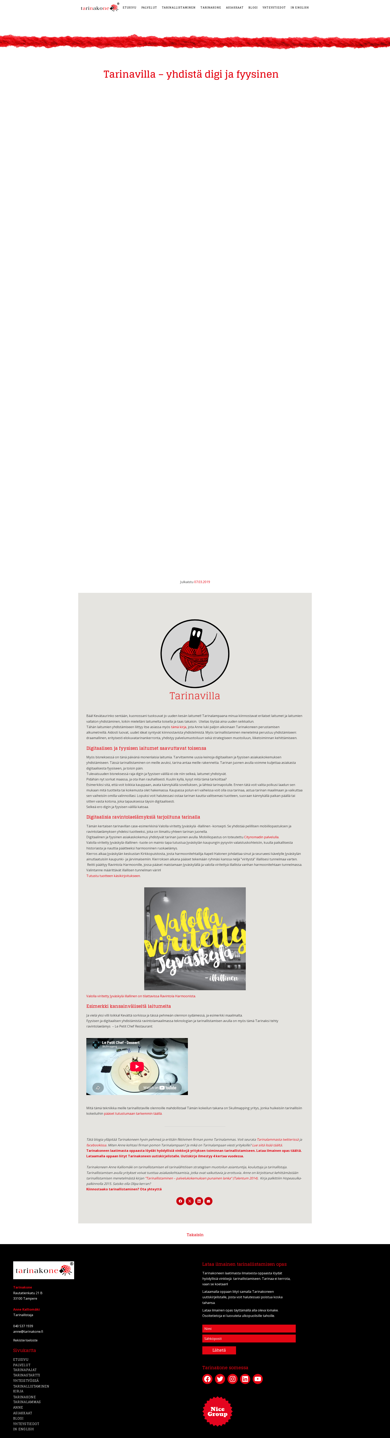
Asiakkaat (235, 8)
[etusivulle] (99, 7)
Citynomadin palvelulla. (261, 837)
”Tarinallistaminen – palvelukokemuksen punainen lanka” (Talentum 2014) (201, 1178)
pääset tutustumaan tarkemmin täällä (133, 1113)
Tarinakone (210, 8)
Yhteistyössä (26, 1380)
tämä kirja (178, 727)
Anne (18, 1407)
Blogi (253, 8)
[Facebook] (180, 1201)
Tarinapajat (25, 1370)
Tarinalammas (27, 1402)
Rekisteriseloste (25, 1340)
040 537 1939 (23, 1326)
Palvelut (149, 8)
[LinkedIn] (199, 1201)
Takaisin (195, 1235)
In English (300, 8)
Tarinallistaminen (179, 8)
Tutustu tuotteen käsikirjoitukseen (113, 876)
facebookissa (96, 1145)
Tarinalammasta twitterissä (278, 1139)
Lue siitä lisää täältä (267, 1145)
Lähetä (219, 1350)
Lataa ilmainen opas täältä (278, 1150)
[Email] (208, 1201)
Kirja (18, 1391)
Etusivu (129, 8)
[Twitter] (190, 1201)
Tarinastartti (26, 1375)
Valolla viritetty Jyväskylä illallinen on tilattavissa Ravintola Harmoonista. (141, 996)
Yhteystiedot (274, 8)
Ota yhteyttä (151, 1189)
